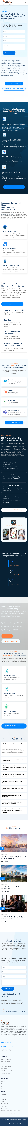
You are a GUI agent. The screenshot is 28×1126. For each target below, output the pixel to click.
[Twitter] (6, 1050)
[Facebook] (2, 1050)
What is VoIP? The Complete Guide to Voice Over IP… (13, 918)
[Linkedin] (10, 1050)
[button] (14, 744)
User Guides (4, 854)
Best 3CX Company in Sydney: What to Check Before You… (13, 857)
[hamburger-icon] (25, 2)
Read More (4, 861)
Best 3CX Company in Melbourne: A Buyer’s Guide (13, 888)
